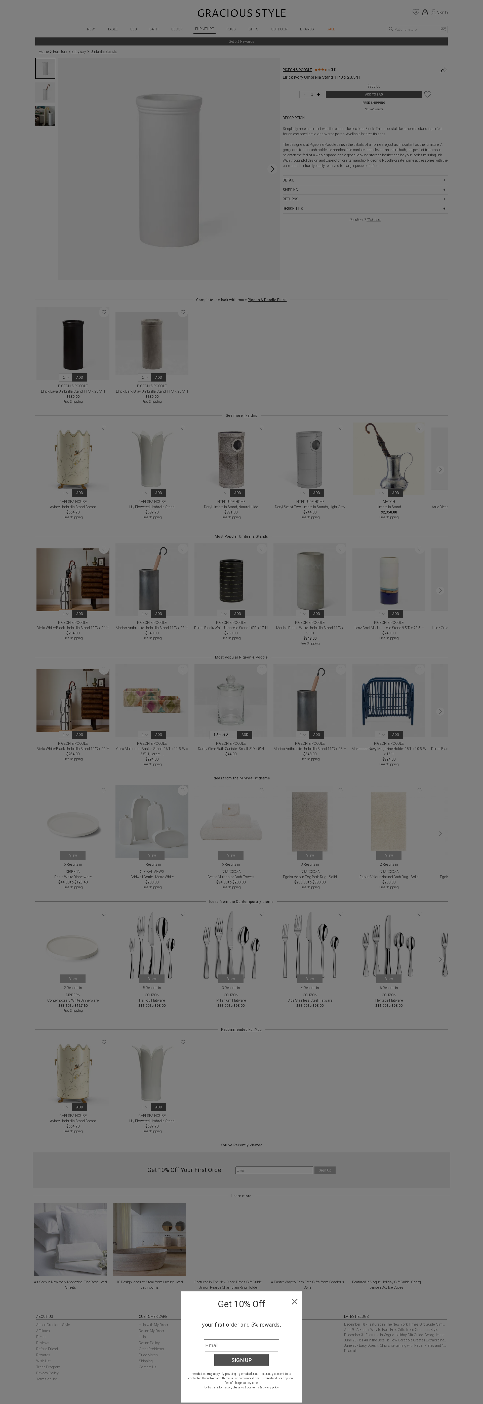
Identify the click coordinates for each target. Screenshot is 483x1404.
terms (255, 1387)
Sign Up (241, 1360)
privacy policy (270, 1387)
